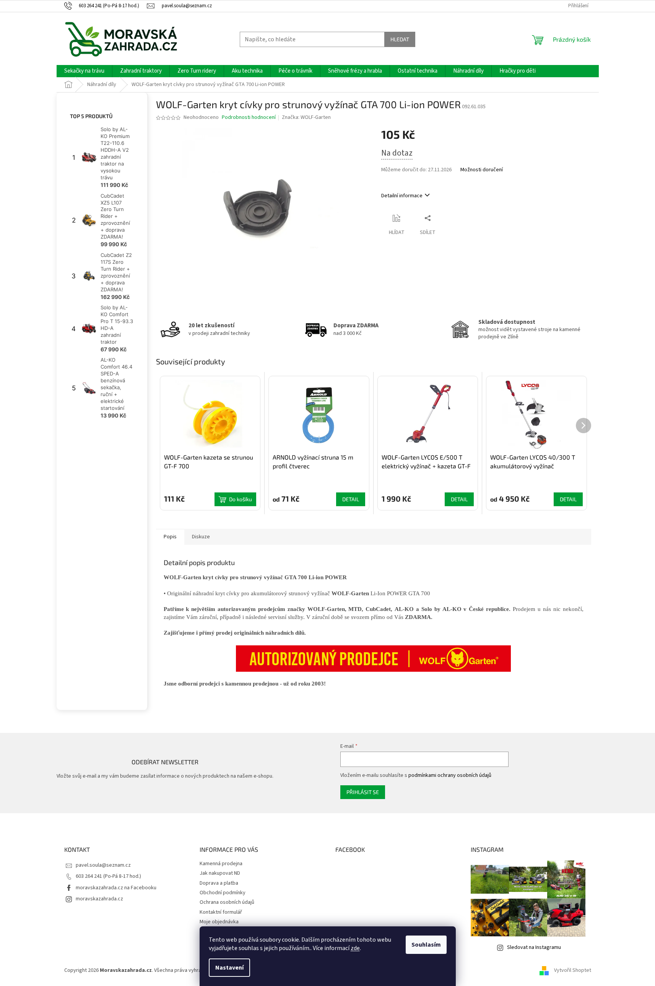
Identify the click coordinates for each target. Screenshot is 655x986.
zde (355, 948)
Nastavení (229, 967)
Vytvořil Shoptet (572, 970)
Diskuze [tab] (201, 537)
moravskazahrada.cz (99, 899)
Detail (350, 499)
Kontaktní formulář (221, 912)
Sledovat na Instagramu (534, 947)
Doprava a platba (219, 883)
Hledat (399, 39)
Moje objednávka (219, 922)
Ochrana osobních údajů (227, 902)
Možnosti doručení (481, 170)
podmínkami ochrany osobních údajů (449, 775)
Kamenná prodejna (221, 863)
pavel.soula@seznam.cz (103, 865)
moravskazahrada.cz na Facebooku (116, 888)
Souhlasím (426, 945)
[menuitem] (84, 71)
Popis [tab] (170, 537)
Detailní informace (402, 196)
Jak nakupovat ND (220, 873)
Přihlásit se (362, 792)
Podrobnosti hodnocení (249, 117)
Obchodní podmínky (222, 893)
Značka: (306, 117)
